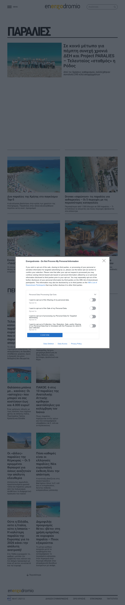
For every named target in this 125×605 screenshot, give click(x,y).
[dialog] (62, 302)
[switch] (93, 299)
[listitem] (62, 294)
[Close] (104, 261)
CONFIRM (44, 335)
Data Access (62, 344)
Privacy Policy (76, 344)
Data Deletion (48, 344)
